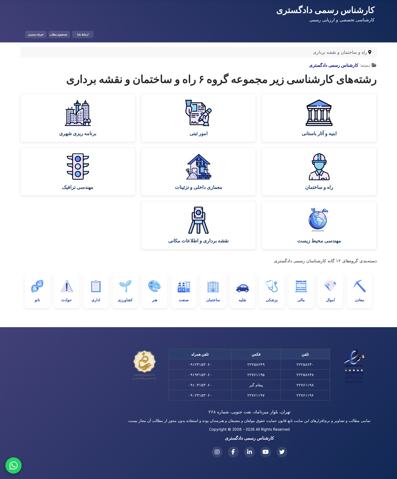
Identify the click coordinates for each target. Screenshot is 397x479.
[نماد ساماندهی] (144, 365)
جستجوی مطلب (58, 34)
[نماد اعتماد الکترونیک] (354, 366)
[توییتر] (282, 452)
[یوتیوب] (265, 452)
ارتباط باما (83, 34)
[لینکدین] (249, 452)
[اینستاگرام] (217, 452)
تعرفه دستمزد (35, 34)
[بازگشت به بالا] (9, 469)
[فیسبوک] (233, 452)
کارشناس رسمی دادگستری (333, 65)
